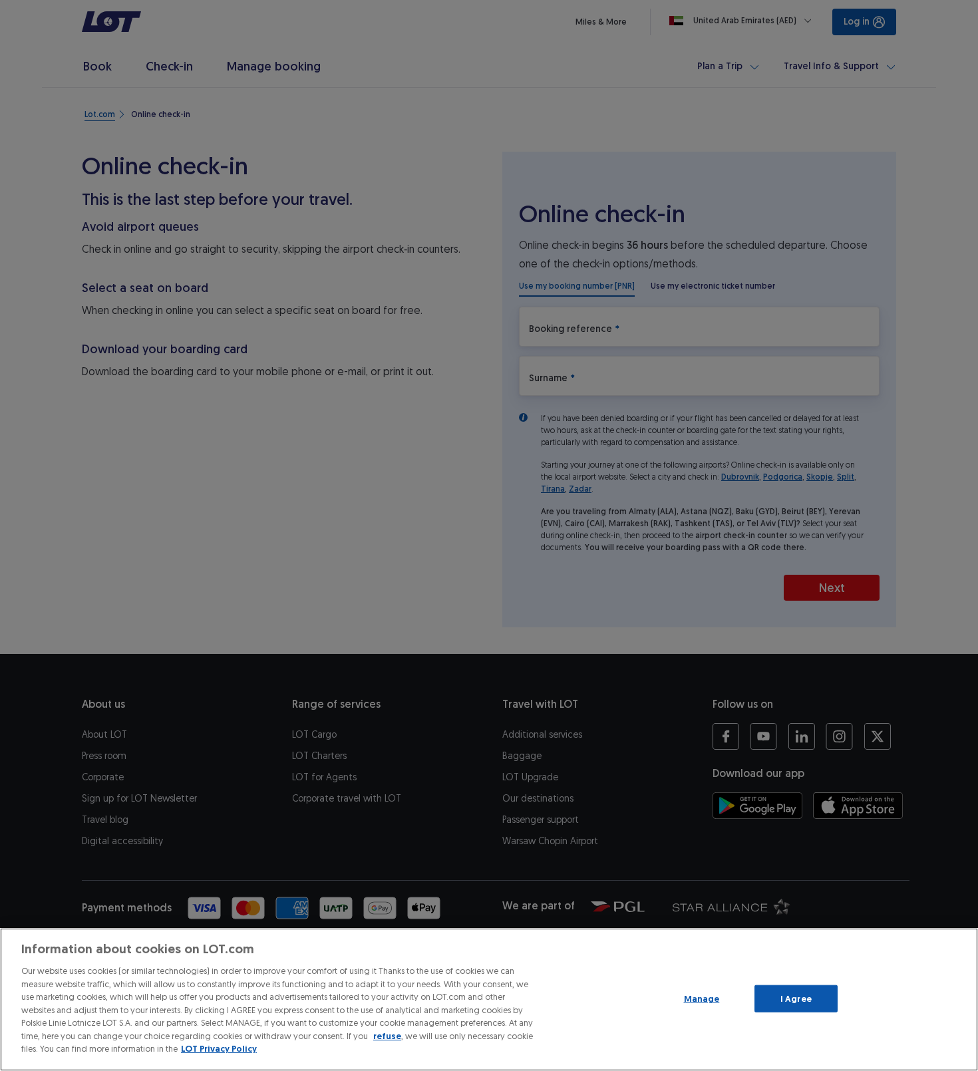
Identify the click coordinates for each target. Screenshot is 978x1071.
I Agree (796, 998)
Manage (702, 998)
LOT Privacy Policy (219, 1049)
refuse (387, 1036)
